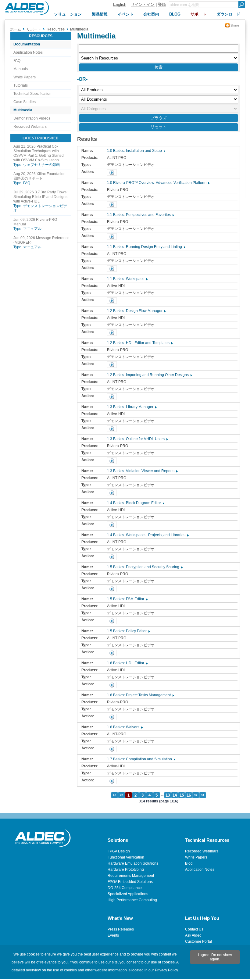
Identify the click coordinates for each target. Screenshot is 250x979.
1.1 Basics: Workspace (127, 279)
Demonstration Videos (31, 118)
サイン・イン (143, 4)
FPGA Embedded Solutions (130, 882)
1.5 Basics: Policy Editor (128, 631)
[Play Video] (112, 172)
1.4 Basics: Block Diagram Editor (135, 503)
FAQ (16, 61)
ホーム (15, 29)
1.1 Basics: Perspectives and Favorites (140, 215)
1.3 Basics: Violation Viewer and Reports (142, 471)
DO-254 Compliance (125, 888)
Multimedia (22, 110)
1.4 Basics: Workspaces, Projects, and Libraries (147, 535)
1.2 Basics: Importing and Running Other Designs (149, 375)
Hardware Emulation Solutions (133, 863)
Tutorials (20, 85)
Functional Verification (126, 857)
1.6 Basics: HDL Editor (127, 663)
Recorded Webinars (30, 126)
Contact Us (194, 929)
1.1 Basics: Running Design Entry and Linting (146, 247)
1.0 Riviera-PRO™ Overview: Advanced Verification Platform (158, 183)
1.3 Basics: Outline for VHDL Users (137, 439)
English (119, 4)
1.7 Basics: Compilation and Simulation (141, 759)
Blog (189, 863)
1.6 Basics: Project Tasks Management (140, 695)
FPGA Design (119, 851)
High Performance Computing (132, 900)
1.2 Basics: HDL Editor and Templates (139, 343)
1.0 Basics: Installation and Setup (136, 151)
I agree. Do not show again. (215, 957)
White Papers (24, 77)
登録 (162, 4)
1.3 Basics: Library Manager (131, 407)
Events (113, 935)
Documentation (26, 44)
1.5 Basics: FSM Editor (127, 599)
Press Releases (121, 929)
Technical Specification (32, 93)
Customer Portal (198, 941)
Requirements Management (131, 875)
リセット (158, 126)
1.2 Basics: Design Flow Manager (136, 311)
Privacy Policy (166, 970)
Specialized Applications (128, 894)
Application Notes (28, 52)
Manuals (20, 69)
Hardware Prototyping (126, 869)
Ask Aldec (193, 935)
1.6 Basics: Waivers (124, 727)
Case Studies (24, 102)
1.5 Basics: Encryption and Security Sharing (144, 567)
